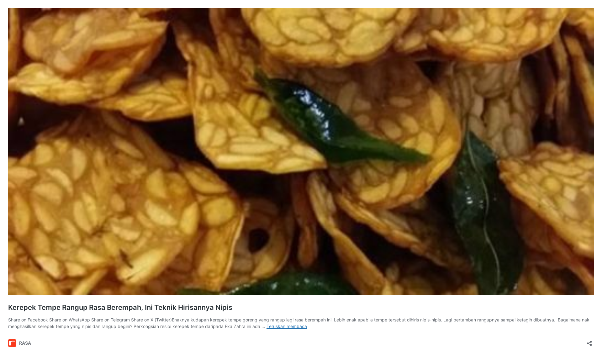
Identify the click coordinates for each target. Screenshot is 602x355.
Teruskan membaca (287, 326)
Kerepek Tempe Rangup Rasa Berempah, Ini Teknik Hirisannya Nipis (120, 307)
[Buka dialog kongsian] (589, 341)
